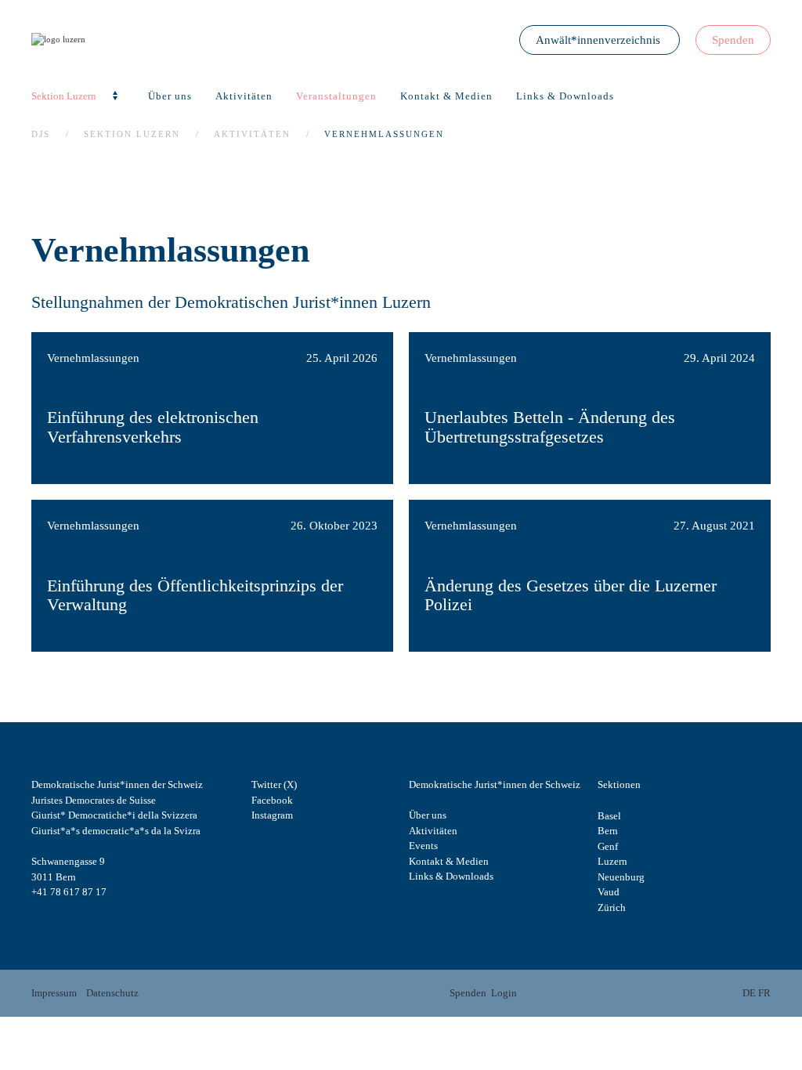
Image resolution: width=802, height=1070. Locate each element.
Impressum (54, 993)
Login (504, 993)
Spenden (733, 40)
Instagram (272, 815)
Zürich (612, 907)
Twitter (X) (274, 784)
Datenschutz (112, 993)
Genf (608, 846)
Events (423, 845)
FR (764, 993)
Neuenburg (621, 877)
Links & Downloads (565, 96)
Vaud (609, 892)
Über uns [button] (170, 96)
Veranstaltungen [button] (336, 96)
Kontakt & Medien (446, 96)
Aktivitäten (433, 831)
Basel (609, 816)
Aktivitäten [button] (244, 96)
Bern (608, 831)
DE (749, 993)
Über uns (427, 815)
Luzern (612, 861)
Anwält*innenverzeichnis (599, 40)
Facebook (272, 800)
